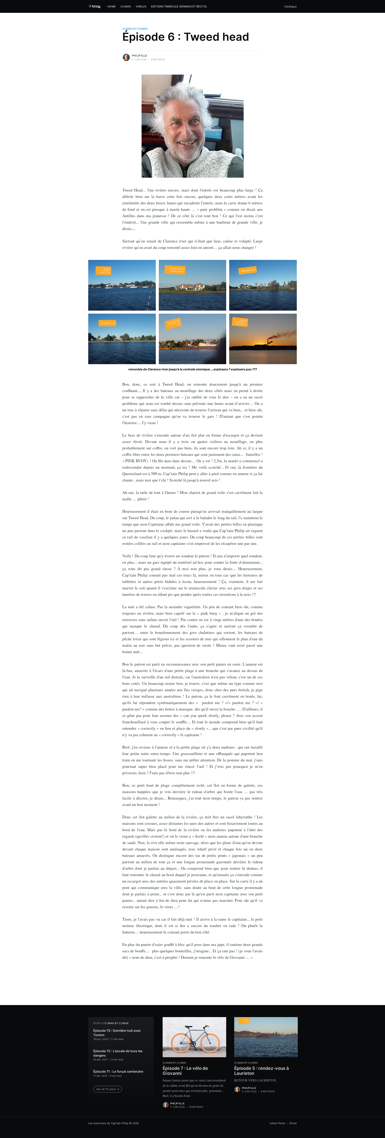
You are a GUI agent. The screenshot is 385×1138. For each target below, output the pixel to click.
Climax (126, 6)
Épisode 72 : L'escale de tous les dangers (118, 1053)
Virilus (141, 6)
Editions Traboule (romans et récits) (179, 6)
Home (111, 6)
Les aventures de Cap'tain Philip (108, 1123)
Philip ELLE (139, 55)
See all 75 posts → (107, 1089)
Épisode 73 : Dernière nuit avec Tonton (117, 1033)
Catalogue (290, 6)
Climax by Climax (135, 28)
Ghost (293, 1123)
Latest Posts (277, 1123)
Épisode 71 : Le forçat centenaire (118, 1071)
